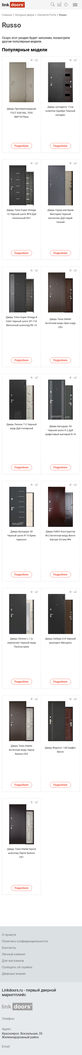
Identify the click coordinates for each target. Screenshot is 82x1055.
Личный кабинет (14, 954)
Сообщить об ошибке (17, 967)
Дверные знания (14, 973)
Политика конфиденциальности (25, 941)
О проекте (9, 935)
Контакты (9, 948)
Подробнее (21, 145)
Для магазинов (13, 961)
